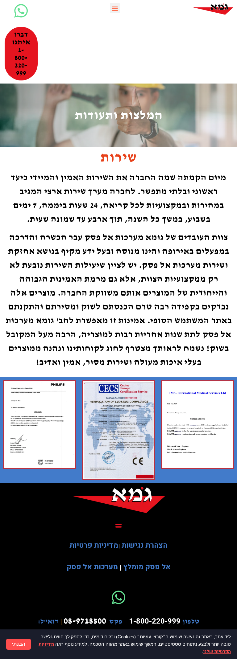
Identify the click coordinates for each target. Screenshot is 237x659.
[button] (115, 8)
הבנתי (18, 644)
